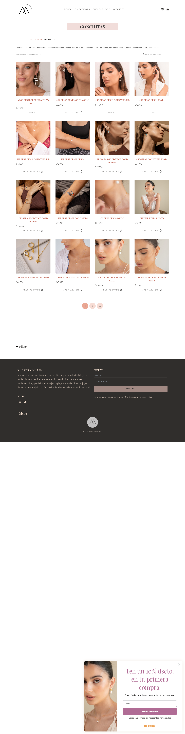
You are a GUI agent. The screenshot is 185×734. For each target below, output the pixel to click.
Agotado (33, 113)
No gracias (149, 725)
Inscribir (130, 389)
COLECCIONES (35, 39)
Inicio (18, 39)
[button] (162, 9)
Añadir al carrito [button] (71, 113)
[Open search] (156, 9)
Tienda (24, 39)
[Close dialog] (179, 664)
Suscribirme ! (150, 711)
